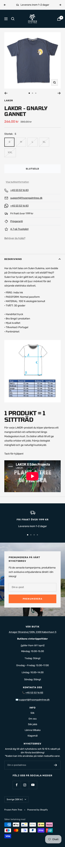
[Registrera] (55, 765)
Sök (32, 713)
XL (44, 141)
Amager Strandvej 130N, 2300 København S (32, 632)
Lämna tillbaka (32, 730)
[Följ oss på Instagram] (25, 785)
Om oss (33, 718)
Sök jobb (32, 724)
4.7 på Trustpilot (19, 229)
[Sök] (12, 18)
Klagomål (33, 735)
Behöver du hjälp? (14, 238)
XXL (10, 152)
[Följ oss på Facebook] (17, 785)
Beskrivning (13, 259)
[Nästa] (59, 93)
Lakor (8, 100)
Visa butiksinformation (17, 182)
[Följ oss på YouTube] (33, 785)
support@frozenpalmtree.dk (26, 197)
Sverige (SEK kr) (15, 799)
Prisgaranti (16, 221)
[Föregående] (5, 93)
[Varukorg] (59, 19)
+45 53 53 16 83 (19, 190)
